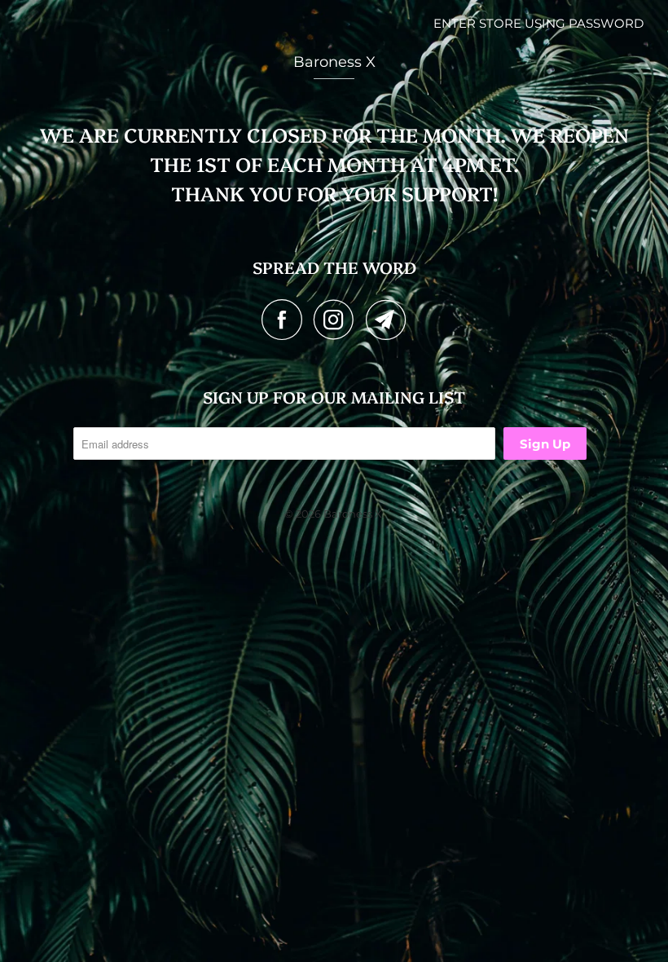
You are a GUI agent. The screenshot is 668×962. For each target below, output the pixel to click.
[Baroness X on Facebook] (285, 319)
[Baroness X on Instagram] (338, 319)
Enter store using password (538, 23)
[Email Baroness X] (386, 319)
